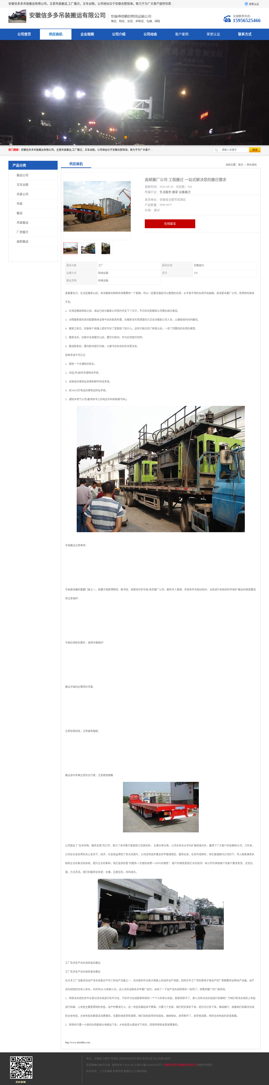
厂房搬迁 (22, 232)
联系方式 (245, 34)
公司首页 (24, 34)
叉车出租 (22, 184)
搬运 (19, 213)
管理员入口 (129, 1071)
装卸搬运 (22, 241)
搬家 (175, 192)
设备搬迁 (185, 192)
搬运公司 (22, 175)
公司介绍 (118, 34)
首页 (240, 164)
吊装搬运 (22, 222)
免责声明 (118, 1071)
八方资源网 (105, 1071)
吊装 (19, 203)
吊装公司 (22, 194)
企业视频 (87, 34)
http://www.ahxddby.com (77, 1042)
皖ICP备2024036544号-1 (150, 1065)
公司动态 (150, 34)
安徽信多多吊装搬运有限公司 (180, 1065)
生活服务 (165, 192)
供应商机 (55, 34)
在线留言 (170, 223)
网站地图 (142, 1071)
